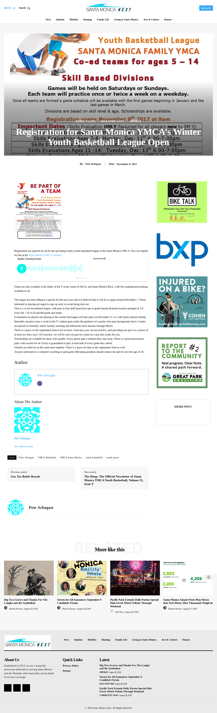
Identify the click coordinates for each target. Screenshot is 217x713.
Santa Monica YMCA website (45, 255)
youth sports (112, 457)
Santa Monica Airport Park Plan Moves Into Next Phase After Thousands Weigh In (188, 601)
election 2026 (107, 684)
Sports (135, 121)
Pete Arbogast (93, 164)
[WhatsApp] (194, 415)
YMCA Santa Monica (71, 457)
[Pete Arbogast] (15, 508)
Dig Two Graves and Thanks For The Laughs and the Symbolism (25, 601)
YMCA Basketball (47, 457)
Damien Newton (16, 608)
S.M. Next (119, 612)
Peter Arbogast (26, 457)
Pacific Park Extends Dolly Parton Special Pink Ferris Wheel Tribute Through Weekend (134, 603)
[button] (25, 8)
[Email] (39, 383)
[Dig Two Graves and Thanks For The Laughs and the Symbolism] (29, 578)
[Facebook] (171, 415)
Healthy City (112, 121)
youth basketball (94, 457)
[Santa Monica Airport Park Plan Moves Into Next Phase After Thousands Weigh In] (188, 578)
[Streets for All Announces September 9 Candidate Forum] (82, 578)
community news (109, 695)
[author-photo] (6, 608)
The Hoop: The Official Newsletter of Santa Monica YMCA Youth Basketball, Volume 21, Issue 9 (113, 480)
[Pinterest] (187, 415)
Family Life (86, 121)
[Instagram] (17, 688)
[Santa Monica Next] (109, 7)
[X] (179, 415)
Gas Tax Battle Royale (25, 476)
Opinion (104, 672)
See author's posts (23, 446)
